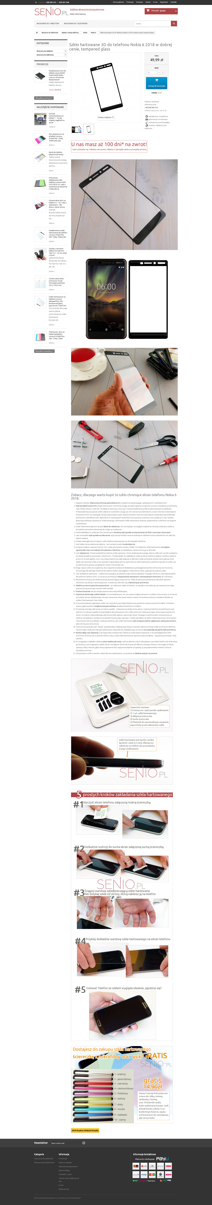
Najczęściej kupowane (50, 107)
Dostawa (139, 2)
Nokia (85, 32)
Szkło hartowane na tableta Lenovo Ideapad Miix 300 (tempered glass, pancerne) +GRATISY (57, 301)
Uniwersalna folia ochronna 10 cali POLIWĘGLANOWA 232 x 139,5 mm (57, 282)
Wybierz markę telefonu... (71, 32)
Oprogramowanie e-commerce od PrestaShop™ (60, 1198)
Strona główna (118, 2)
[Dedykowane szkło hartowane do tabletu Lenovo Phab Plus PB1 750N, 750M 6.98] (40, 236)
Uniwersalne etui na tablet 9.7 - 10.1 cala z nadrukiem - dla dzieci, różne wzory (57, 203)
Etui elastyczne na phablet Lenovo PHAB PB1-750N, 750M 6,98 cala (56, 137)
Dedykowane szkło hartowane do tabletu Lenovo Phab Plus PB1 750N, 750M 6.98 (58, 233)
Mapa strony (64, 1189)
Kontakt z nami (65, 1174)
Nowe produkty (65, 1162)
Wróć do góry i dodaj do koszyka (85, 1130)
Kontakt (174, 2)
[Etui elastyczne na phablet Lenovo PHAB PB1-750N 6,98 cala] (40, 139)
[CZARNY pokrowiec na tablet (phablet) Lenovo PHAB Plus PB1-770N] (40, 337)
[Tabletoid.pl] (69, 12)
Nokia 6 (93, 32)
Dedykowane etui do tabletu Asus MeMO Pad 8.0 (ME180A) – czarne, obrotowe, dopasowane (57, 75)
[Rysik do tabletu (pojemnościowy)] (40, 158)
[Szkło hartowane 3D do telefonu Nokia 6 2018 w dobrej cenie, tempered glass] (76, 129)
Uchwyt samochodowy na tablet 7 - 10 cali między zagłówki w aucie (57, 118)
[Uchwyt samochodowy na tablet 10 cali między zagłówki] (40, 119)
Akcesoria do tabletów (48, 23)
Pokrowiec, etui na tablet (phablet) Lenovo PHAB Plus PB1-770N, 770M (57, 335)
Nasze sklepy (64, 1170)
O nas (155, 2)
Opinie (148, 2)
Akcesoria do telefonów (75, 23)
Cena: (157, 56)
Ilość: (157, 68)
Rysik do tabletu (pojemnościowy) (56, 153)
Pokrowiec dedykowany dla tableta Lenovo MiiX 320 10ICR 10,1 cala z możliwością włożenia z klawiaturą (58, 183)
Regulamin (164, 2)
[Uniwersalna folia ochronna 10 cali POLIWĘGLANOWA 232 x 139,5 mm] (40, 284)
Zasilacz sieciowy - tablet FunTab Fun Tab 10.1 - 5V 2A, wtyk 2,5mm (58, 252)
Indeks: (154, 93)
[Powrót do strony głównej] (36, 32)
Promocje (130, 2)
